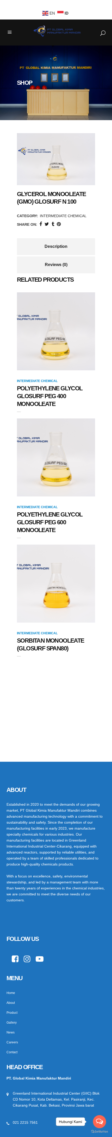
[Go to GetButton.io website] (99, 1131)
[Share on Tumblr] (53, 224)
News (11, 1032)
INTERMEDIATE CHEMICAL (63, 216)
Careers (12, 1042)
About (11, 1003)
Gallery (12, 1022)
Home (11, 993)
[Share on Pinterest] (59, 224)
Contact (12, 1052)
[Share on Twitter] (47, 224)
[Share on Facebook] (40, 224)
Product (12, 1013)
